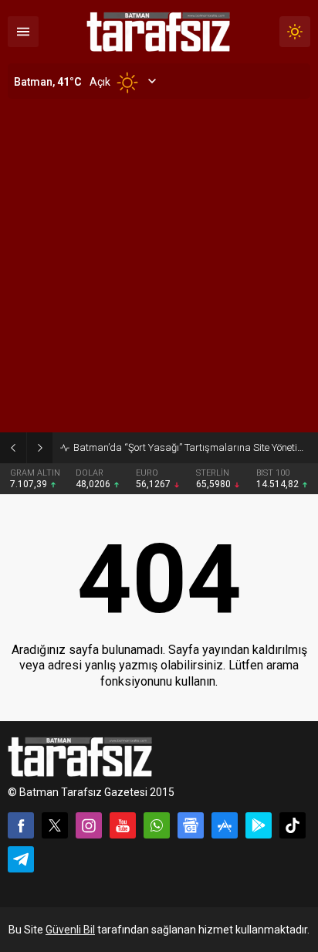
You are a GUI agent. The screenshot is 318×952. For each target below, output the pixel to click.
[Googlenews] (191, 825)
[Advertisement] (159, 266)
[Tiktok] (292, 825)
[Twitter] (55, 825)
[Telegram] (21, 859)
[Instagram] (89, 825)
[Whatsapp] (157, 825)
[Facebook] (21, 825)
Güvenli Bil (70, 929)
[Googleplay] (258, 825)
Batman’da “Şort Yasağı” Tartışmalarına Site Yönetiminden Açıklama (191, 447)
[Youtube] (123, 825)
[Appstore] (224, 825)
